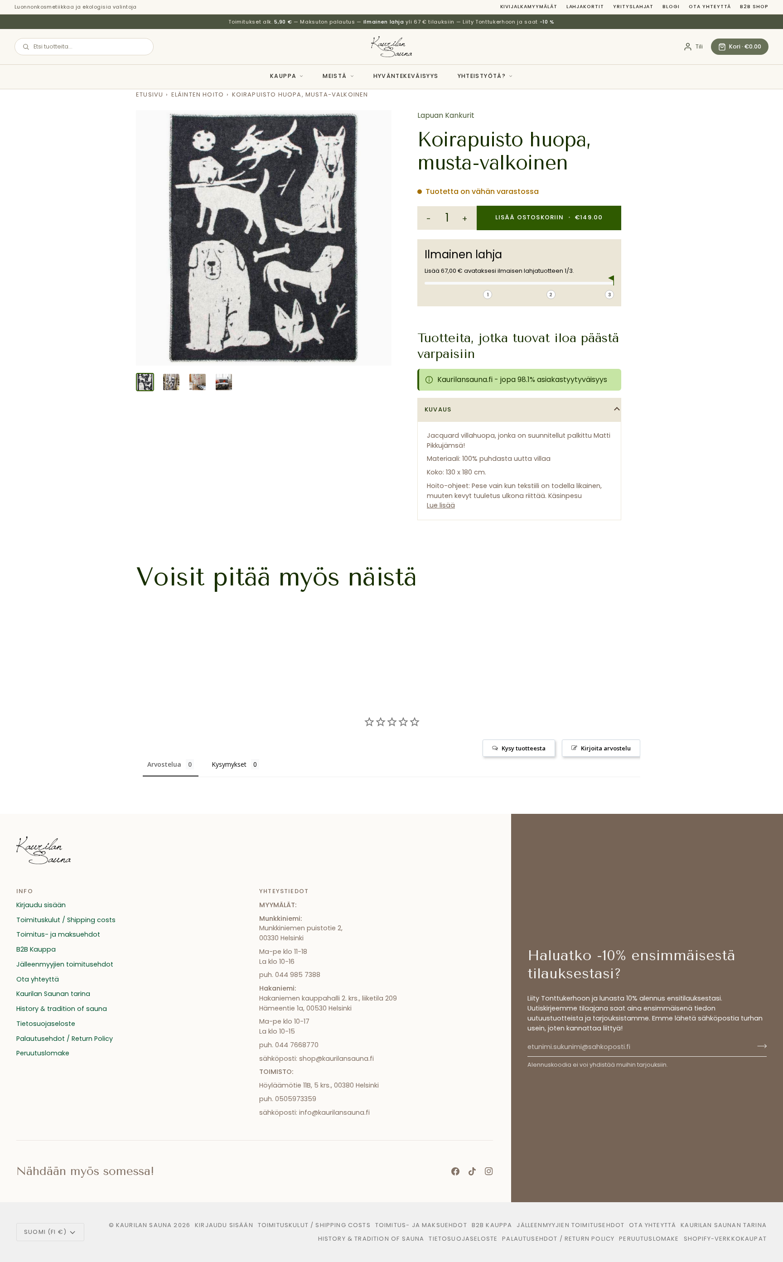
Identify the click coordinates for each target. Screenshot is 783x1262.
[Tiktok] (472, 1171)
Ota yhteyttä (710, 6)
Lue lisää (441, 505)
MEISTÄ (335, 76)
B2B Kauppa (36, 949)
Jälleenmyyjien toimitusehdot (64, 964)
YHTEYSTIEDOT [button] (284, 891)
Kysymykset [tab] (229, 764)
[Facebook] (455, 1171)
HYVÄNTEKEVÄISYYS (406, 76)
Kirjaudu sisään (41, 904)
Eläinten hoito (197, 94)
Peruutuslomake (42, 1053)
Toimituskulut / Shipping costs (66, 919)
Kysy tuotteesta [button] (524, 748)
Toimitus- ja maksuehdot (58, 934)
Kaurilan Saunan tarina (53, 993)
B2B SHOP (754, 6)
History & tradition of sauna (61, 1008)
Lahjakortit (585, 6)
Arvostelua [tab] (164, 764)
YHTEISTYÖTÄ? (482, 76)
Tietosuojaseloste (45, 1023)
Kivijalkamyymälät (528, 6)
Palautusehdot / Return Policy (64, 1038)
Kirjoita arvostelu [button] (606, 748)
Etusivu (149, 94)
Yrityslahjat (633, 6)
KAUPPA (283, 76)
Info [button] (24, 891)
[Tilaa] (759, 1046)
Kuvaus (438, 409)
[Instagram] (489, 1171)
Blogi (671, 6)
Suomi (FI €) (45, 1232)
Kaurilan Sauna (144, 1225)
